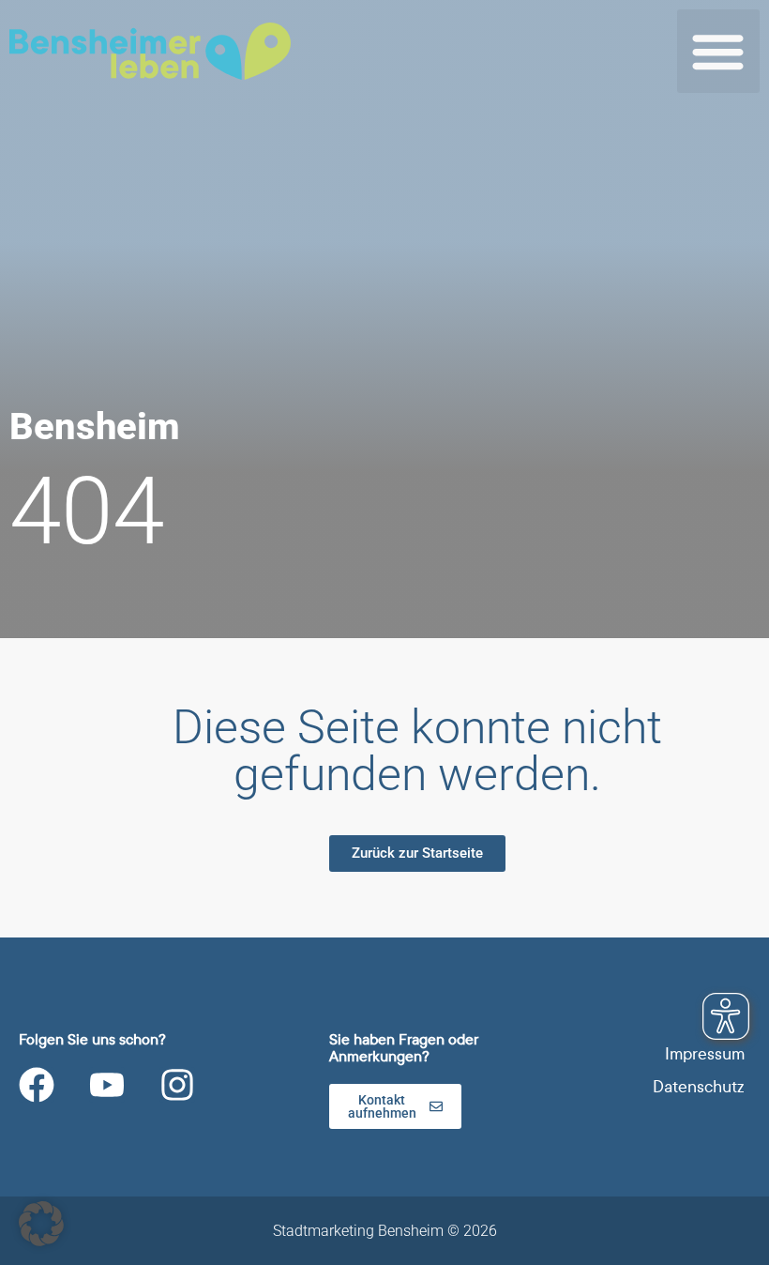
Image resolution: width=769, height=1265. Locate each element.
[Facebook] (36, 1085)
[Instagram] (177, 1085)
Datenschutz (699, 1087)
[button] (719, 51)
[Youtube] (107, 1085)
